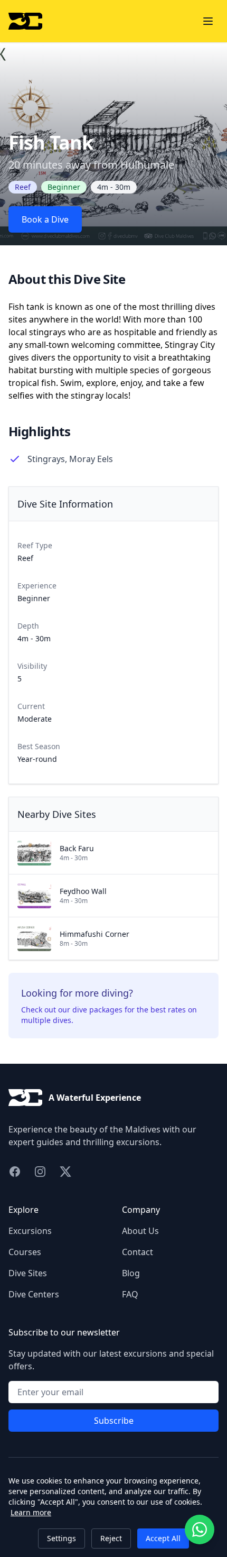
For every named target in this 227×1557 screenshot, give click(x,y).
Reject (111, 1538)
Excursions (30, 1231)
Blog (131, 1273)
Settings (61, 1538)
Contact (137, 1252)
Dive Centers (33, 1294)
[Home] (25, 21)
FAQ (130, 1294)
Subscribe (114, 1420)
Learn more (31, 1512)
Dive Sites (27, 1273)
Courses (24, 1252)
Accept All (163, 1538)
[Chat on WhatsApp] (199, 1529)
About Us (140, 1231)
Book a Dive (45, 219)
